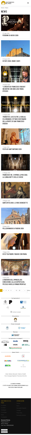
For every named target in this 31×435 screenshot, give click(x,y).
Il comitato (4, 412)
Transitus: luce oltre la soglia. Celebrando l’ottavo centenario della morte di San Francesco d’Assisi (14, 120)
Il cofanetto (4, 417)
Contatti (18, 410)
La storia (3, 407)
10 (16, 290)
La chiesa (3, 405)
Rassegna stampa (21, 415)
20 (19, 290)
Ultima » (28, 291)
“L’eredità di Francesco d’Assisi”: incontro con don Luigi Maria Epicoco (14, 88)
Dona (2, 414)
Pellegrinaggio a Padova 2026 (13, 228)
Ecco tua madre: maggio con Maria (15, 254)
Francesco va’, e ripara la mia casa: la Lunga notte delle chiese (15, 176)
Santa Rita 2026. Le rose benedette (15, 203)
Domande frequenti (21, 408)
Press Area (19, 412)
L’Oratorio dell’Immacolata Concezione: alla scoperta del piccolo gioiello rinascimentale (14, 282)
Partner (18, 403)
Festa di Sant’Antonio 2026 (12, 149)
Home (2, 8)
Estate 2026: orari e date (11, 61)
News (18, 405)
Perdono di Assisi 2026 (10, 35)
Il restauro (3, 410)
